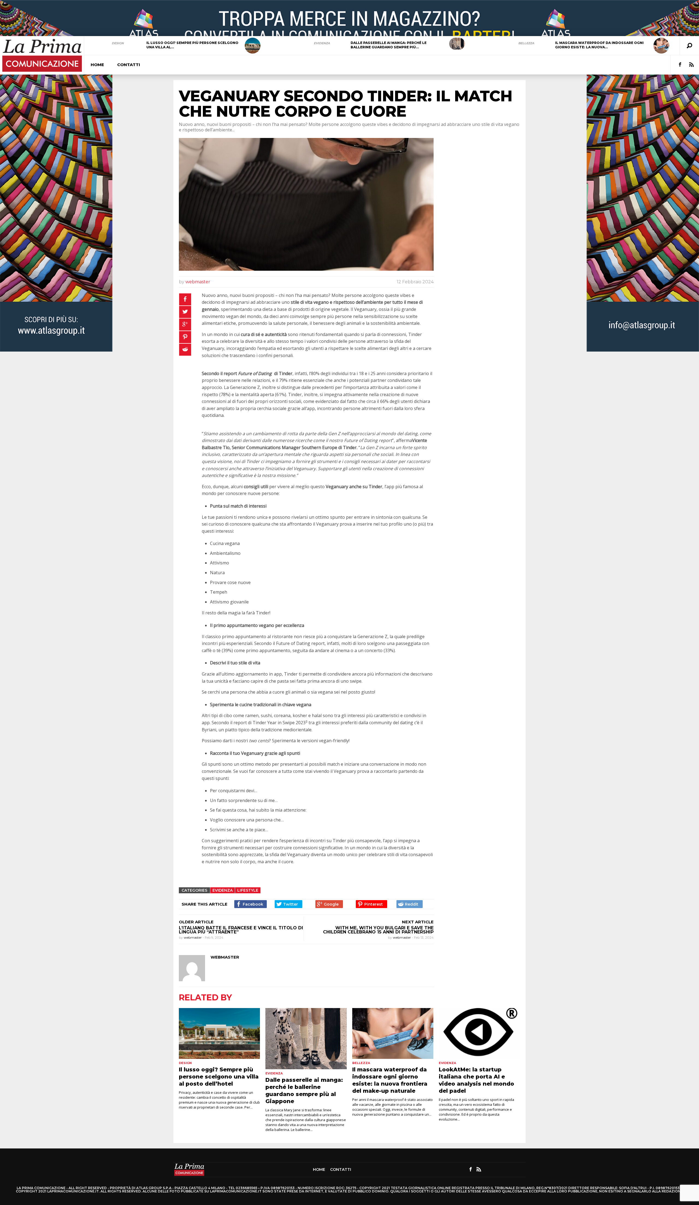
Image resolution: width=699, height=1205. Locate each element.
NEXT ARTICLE (418, 921)
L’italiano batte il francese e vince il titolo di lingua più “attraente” (241, 930)
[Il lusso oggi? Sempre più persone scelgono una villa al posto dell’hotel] (252, 46)
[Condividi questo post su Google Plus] (185, 325)
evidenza (322, 43)
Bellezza (526, 43)
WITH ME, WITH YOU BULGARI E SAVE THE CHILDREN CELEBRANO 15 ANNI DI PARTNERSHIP (378, 930)
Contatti (128, 64)
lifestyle (247, 890)
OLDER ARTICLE (196, 921)
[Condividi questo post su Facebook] (185, 299)
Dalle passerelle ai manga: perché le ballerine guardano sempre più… (388, 45)
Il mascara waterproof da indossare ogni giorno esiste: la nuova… (599, 45)
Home (97, 64)
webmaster (197, 281)
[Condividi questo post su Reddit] (185, 350)
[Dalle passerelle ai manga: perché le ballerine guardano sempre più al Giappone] (457, 44)
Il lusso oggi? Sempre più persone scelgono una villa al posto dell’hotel (219, 1076)
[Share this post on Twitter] (288, 904)
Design (118, 43)
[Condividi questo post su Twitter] (185, 312)
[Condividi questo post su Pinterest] (185, 337)
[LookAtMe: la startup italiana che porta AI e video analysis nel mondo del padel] (479, 1033)
